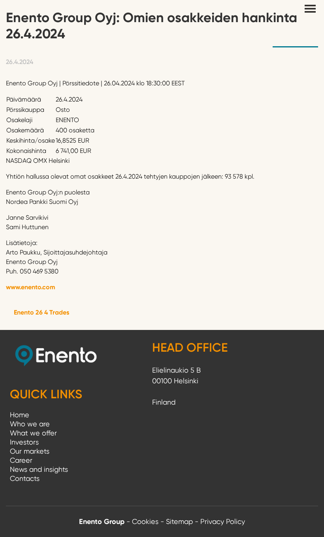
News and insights (39, 469)
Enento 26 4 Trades (41, 312)
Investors (24, 442)
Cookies (145, 521)
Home (19, 415)
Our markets (29, 451)
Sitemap (179, 521)
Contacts (25, 478)
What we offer (33, 433)
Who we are (30, 424)
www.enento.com (30, 287)
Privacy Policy (222, 521)
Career (21, 460)
